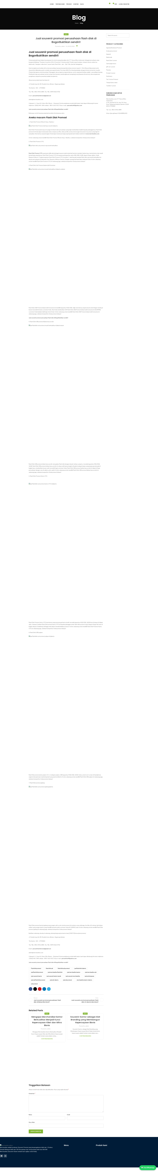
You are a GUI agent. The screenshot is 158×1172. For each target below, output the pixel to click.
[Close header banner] (2, 1169)
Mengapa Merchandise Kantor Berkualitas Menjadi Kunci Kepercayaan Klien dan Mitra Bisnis (47, 1021)
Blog (46, 1013)
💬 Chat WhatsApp (147, 1167)
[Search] (105, 4)
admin (48, 1029)
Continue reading (47, 1039)
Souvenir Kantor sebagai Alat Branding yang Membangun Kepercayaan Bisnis (85, 1019)
